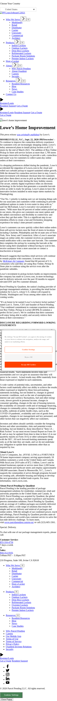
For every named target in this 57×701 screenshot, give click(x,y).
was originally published (28, 134)
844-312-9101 (6, 553)
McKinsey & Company (14, 261)
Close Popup (6, 699)
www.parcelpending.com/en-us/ (19, 522)
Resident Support (8, 106)
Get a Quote (22, 106)
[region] (28, 350)
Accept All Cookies (28, 364)
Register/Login (7, 103)
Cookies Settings (11, 695)
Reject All (28, 357)
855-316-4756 (6, 542)
